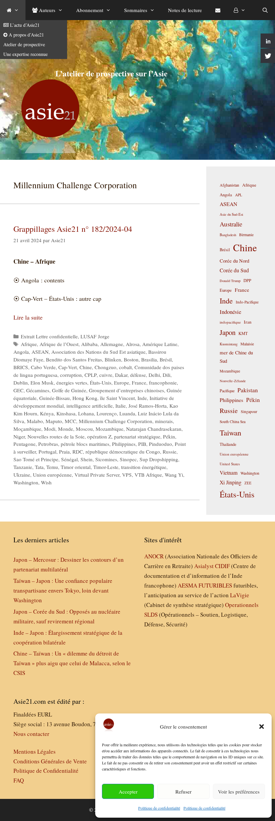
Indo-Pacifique (247, 301)
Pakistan (247, 390)
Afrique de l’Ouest (59, 344)
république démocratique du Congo (123, 451)
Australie (231, 224)
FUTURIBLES (215, 585)
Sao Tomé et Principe (35, 459)
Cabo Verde (43, 367)
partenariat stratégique (137, 436)
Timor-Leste (105, 467)
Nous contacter (31, 734)
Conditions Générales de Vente (50, 761)
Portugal (47, 451)
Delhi (154, 374)
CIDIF (222, 566)
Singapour (249, 411)
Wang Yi (174, 474)
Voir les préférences (239, 791)
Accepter (128, 791)
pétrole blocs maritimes (85, 443)
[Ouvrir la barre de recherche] (265, 10)
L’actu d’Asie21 (24, 25)
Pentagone (24, 443)
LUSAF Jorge (94, 336)
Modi (49, 428)
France (139, 382)
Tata (39, 467)
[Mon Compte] (239, 10)
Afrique (29, 344)
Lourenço (107, 413)
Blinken (113, 359)
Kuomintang (228, 343)
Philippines (123, 443)
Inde (142, 398)
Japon (227, 332)
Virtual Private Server (96, 474)
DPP (247, 280)
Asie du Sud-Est (231, 214)
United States (230, 463)
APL (238, 194)
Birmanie (246, 234)
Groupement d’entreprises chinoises (126, 390)
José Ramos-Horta (147, 405)
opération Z (99, 436)
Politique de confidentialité (159, 808)
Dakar (121, 374)
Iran (248, 322)
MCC (70, 421)
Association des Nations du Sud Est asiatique (98, 351)
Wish (46, 482)
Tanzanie (22, 467)
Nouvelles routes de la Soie (56, 436)
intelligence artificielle (89, 405)
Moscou (84, 428)
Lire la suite (28, 317)
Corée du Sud (234, 270)
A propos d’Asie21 (25, 34)
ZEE (248, 483)
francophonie (163, 382)
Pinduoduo (160, 443)
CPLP (91, 374)
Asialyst (204, 566)
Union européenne (52, 474)
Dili (166, 374)
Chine (85, 367)
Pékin (169, 436)
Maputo (54, 421)
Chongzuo (105, 367)
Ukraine (21, 474)
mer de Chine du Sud (236, 356)
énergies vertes (71, 382)
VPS (127, 474)
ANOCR (154, 556)
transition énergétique (143, 467)
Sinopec (128, 459)
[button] (261, 726)
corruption (71, 374)
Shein (86, 459)
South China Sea (232, 421)
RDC (77, 451)
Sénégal (69, 459)
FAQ (18, 780)
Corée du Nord (234, 261)
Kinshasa (65, 413)
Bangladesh (228, 234)
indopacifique (230, 322)
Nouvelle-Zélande (233, 381)
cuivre (105, 374)
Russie (169, 451)
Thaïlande (228, 444)
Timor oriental (76, 467)
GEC (18, 390)
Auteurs (46, 10)
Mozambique (109, 428)
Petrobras (48, 443)
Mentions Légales (34, 751)
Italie (120, 405)
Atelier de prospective (24, 44)
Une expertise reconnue (25, 54)
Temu (52, 467)
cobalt (125, 367)
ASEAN (40, 351)
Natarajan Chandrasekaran (153, 428)
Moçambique (27, 428)
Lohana (86, 413)
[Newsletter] (218, 10)
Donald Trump (230, 280)
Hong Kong (84, 398)
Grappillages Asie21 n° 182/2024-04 (72, 228)
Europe (121, 382)
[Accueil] (12, 10)
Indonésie (230, 312)
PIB (142, 443)
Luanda (127, 413)
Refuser (183, 791)
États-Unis (100, 382)
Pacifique (227, 390)
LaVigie (239, 595)
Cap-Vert (67, 367)
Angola (21, 351)
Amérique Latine (159, 344)
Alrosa (133, 344)
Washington (25, 482)
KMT (243, 333)
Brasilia (149, 359)
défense (138, 374)
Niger (19, 436)
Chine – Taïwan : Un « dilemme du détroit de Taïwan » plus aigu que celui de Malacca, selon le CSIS (72, 663)
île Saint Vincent (117, 398)
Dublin (20, 382)
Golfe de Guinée (69, 390)
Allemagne (111, 344)
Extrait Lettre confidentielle (49, 336)
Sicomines (106, 459)
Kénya (47, 413)
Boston (131, 359)
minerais (164, 421)
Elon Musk (42, 382)
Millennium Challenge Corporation (115, 421)
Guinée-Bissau (54, 398)
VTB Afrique (148, 474)
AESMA (187, 585)
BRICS (20, 367)
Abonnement (89, 10)
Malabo (35, 421)
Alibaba (89, 344)
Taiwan (230, 432)
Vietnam (228, 472)
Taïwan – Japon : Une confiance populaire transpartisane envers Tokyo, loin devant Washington (62, 590)
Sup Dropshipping (159, 459)
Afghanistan (229, 185)
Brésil (166, 359)
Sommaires (135, 10)
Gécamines (37, 390)
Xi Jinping (230, 482)
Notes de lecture (185, 10)
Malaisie (247, 343)
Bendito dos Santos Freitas (74, 359)
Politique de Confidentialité (45, 770)
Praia (64, 451)
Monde (65, 428)
